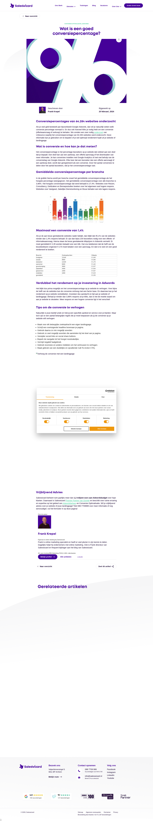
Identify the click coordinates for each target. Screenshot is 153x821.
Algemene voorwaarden (93, 812)
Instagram (111, 772)
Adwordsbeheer (69, 503)
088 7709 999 (91, 769)
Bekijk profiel (46, 557)
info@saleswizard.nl (93, 776)
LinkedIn (80, 557)
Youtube (110, 778)
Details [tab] (76, 397)
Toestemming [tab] (50, 397)
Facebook (111, 769)
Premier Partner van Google (78, 500)
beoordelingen (105, 814)
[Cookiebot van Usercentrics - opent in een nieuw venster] (106, 391)
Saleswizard (30, 812)
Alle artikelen (65, 557)
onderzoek (98, 132)
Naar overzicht (31, 16)
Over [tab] (103, 397)
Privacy (115, 812)
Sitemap (80, 812)
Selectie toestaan (76, 429)
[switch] (66, 421)
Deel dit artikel (104, 566)
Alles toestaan (101, 429)
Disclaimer (107, 812)
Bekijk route (54, 777)
